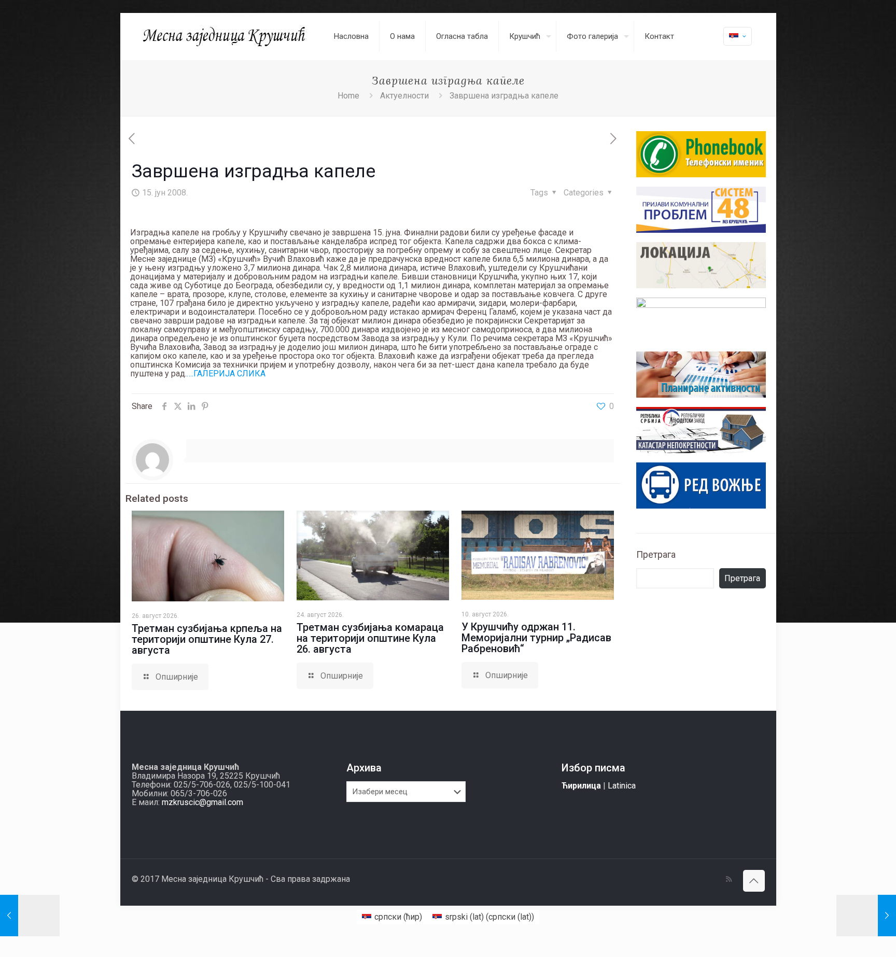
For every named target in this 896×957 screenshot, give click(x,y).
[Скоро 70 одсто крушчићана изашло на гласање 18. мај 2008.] (30, 915)
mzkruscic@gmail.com (202, 802)
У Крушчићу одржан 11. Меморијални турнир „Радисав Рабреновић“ (536, 638)
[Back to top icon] (754, 881)
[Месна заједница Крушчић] (225, 36)
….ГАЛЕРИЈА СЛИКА (226, 373)
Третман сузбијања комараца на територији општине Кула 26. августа (370, 638)
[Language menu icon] (737, 36)
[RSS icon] (729, 879)
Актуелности (404, 96)
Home (348, 96)
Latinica (622, 786)
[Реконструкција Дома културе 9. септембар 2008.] (866, 915)
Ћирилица (581, 786)
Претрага (656, 554)
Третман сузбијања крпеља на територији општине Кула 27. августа (207, 639)
